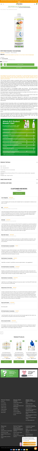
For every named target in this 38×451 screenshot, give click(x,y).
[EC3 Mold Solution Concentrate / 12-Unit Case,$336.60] (6, 345)
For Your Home (3, 404)
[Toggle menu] (1, 4)
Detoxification (15, 408)
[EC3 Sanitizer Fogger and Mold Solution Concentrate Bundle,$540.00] (31, 345)
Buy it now (19, 67)
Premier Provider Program (17, 432)
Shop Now (3, 401)
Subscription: (2, 57)
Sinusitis (14, 414)
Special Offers (3, 412)
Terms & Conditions (14, 447)
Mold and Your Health (4, 432)
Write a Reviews (19, 193)
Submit (30, 390)
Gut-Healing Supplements (30, 420)
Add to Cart (20, 64)
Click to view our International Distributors (24, 7)
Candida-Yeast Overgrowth (17, 402)
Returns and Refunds (29, 434)
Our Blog (2, 429)
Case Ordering (3, 410)
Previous (16, 46)
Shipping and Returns (31, 447)
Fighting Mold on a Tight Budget (6, 430)
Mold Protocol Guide (29, 403)
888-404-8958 (29, 427)
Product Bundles (4, 409)
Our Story (2, 427)
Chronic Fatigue (16, 404)
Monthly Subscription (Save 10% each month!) (8, 59)
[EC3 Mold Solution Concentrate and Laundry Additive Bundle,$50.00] (19, 345)
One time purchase (5, 58)
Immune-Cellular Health (17, 413)
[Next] (1, 333)
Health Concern (3, 407)
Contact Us (27, 432)
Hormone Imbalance (16, 411)
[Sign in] (34, 4)
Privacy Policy (20, 447)
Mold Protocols (3, 406)
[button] (10, 373)
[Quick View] (11, 341)
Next (21, 46)
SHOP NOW (31, 54)
